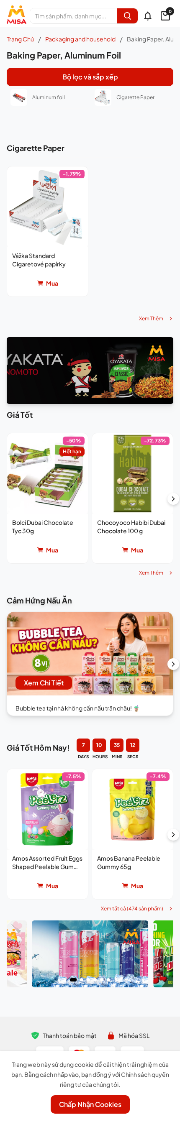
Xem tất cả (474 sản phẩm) (132, 908)
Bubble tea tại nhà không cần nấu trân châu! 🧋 (77, 708)
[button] (47, 231)
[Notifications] (147, 15)
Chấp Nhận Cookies (90, 1104)
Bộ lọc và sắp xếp (90, 76)
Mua (52, 283)
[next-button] (173, 499)
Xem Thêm (151, 318)
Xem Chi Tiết (44, 682)
